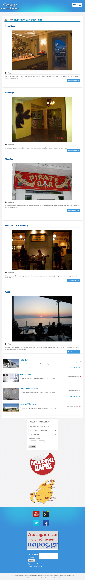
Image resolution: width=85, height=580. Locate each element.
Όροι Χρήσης (56, 577)
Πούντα (34, 404)
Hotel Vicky (25, 389)
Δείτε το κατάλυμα (75, 367)
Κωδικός (31, 557)
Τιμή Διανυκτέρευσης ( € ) (36, 438)
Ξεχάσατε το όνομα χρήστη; (35, 566)
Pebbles (8, 292)
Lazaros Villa (25, 404)
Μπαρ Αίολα (10, 26)
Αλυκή (29, 374)
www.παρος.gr (38, 577)
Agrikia (23, 374)
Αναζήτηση (32, 446)
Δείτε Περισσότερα (73, 81)
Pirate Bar (9, 159)
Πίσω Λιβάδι (34, 388)
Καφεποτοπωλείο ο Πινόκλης (17, 225)
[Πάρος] (10, 6)
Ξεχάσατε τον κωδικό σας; (35, 564)
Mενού (76, 5)
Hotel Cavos (25, 360)
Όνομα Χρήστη (33, 554)
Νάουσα (34, 360)
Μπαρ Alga (9, 93)
